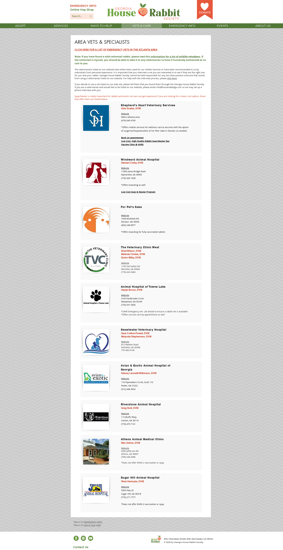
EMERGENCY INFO (93, 521)
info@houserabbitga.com (169, 87)
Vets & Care (89, 525)
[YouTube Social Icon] (90, 538)
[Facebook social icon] (76, 538)
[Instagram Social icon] (83, 538)
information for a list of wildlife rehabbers (175, 56)
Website (125, 341)
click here (172, 78)
